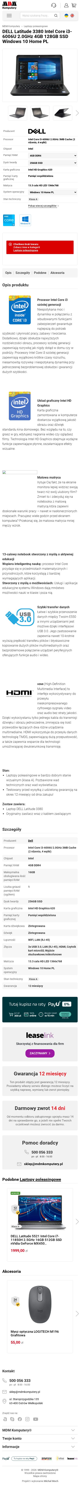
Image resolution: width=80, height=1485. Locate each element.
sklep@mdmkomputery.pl (43, 1164)
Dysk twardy (10, 162)
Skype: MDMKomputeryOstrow (12, 1419)
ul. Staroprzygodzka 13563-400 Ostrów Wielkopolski (26, 1401)
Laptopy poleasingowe (25, 250)
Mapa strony (40, 1476)
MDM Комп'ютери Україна (66, 15)
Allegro (5, 1419)
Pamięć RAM (10, 155)
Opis (8, 273)
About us (72, 15)
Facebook (20, 1419)
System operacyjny (13, 191)
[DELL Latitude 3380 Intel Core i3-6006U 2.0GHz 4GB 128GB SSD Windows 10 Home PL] (40, 75)
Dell (30, 840)
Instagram (27, 1419)
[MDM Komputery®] (9, 3)
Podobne (40, 273)
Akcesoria (57, 273)
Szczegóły (23, 273)
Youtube (35, 1419)
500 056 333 (42, 1154)
